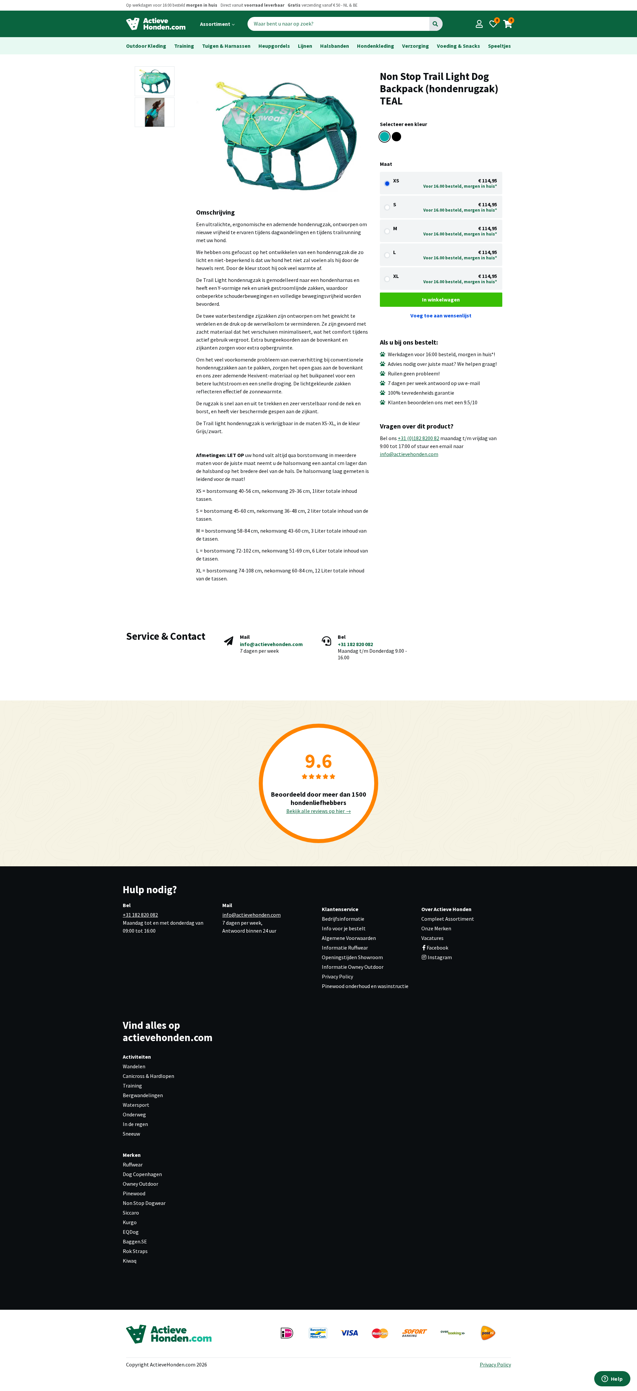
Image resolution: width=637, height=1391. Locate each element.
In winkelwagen (441, 299)
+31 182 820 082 (355, 644)
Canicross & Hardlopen (148, 1076)
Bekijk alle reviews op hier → (318, 811)
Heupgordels (274, 45)
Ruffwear (133, 1164)
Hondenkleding (375, 45)
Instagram (439, 957)
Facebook (437, 947)
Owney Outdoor (140, 1183)
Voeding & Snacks (458, 45)
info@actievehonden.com (409, 454)
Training (184, 45)
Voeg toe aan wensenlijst (440, 315)
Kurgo (130, 1222)
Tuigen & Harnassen (226, 45)
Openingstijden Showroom (352, 957)
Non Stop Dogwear (144, 1203)
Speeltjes (499, 45)
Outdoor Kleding (146, 45)
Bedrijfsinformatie (343, 918)
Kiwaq (129, 1260)
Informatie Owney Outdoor (353, 966)
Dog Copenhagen (142, 1174)
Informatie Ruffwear (345, 947)
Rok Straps (135, 1251)
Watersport (136, 1104)
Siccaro (131, 1212)
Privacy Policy (337, 976)
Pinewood (134, 1193)
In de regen (135, 1124)
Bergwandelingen (143, 1095)
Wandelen (134, 1066)
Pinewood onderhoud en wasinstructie (365, 986)
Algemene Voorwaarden (349, 938)
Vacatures (432, 938)
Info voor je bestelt (344, 928)
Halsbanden (334, 45)
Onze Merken (436, 928)
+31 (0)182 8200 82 (418, 438)
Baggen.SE (135, 1241)
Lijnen (305, 45)
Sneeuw (131, 1133)
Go (435, 24)
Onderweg (134, 1114)
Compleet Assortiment (447, 918)
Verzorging (415, 45)
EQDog (131, 1231)
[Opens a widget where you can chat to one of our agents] (612, 1379)
